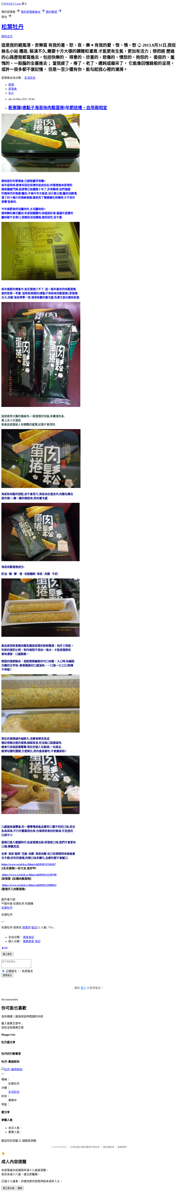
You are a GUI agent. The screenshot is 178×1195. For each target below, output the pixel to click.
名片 (11, 93)
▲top (4, 947)
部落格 (12, 88)
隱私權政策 (108, 1147)
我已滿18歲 (8, 1188)
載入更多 (7, 954)
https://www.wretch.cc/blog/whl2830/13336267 (28, 864)
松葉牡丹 (12, 27)
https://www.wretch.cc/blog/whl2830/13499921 (29, 885)
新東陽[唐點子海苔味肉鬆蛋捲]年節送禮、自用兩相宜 (57, 107)
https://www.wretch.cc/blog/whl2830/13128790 (29, 874)
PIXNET (63, 1147)
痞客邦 (26, 927)
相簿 (11, 84)
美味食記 (28, 937)
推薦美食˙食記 (32, 941)
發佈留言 (7, 975)
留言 (34, 927)
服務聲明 (122, 1147)
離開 (20, 1188)
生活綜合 (29, 77)
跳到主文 (7, 36)
